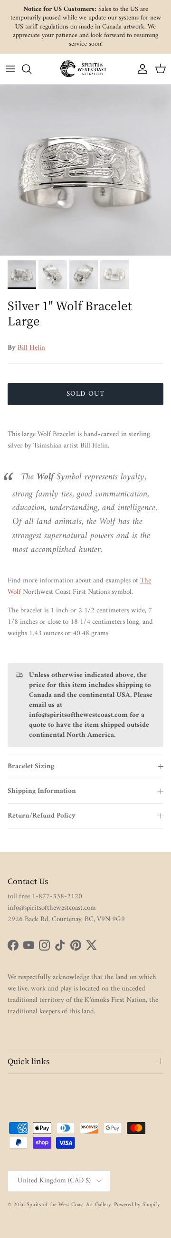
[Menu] (10, 68)
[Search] (31, 68)
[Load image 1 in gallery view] (85, 170)
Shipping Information (42, 791)
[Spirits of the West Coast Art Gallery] (85, 68)
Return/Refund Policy (42, 815)
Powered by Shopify (137, 1205)
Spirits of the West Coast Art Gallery (69, 1205)
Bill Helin (31, 348)
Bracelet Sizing (31, 766)
